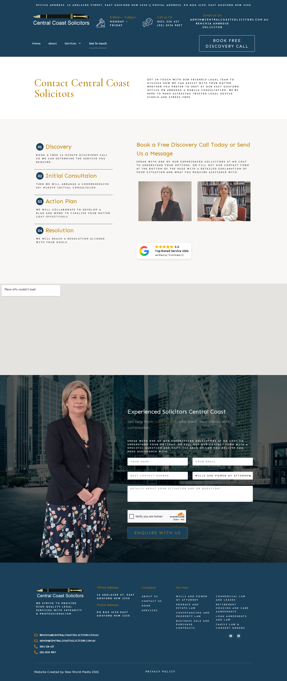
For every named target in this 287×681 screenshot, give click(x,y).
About (52, 43)
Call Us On (165, 17)
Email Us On (212, 15)
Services (70, 43)
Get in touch (98, 43)
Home (36, 43)
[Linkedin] (238, 636)
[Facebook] (231, 636)
